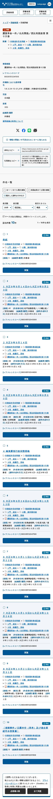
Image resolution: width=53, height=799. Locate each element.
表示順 (16, 203)
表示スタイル (40, 203)
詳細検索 (14, 22)
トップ (5, 22)
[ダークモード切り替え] (50, 20)
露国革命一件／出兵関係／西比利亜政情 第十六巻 (28, 254)
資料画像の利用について (13, 121)
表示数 (5, 203)
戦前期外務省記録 (38, 41)
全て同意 (37, 791)
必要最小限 (15, 791)
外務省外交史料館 (17, 41)
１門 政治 (17, 45)
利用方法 (32, 4)
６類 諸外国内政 (34, 45)
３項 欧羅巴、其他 (21, 48)
